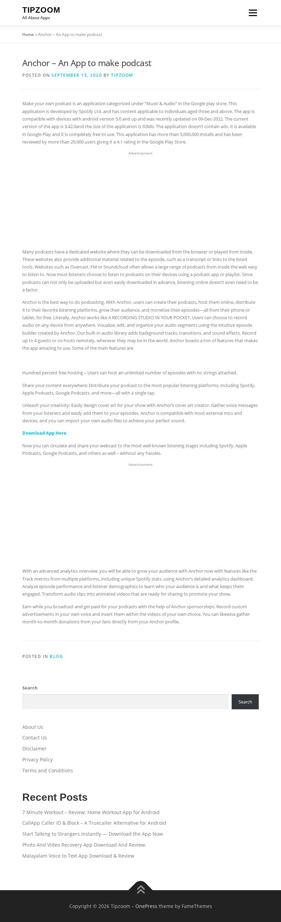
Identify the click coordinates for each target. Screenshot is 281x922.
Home (28, 34)
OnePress (146, 906)
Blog (56, 656)
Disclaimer (34, 748)
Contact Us (34, 737)
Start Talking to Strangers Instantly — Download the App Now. (93, 834)
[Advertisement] (140, 200)
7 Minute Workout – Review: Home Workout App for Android (91, 812)
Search (30, 688)
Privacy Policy (37, 759)
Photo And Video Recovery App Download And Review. (84, 845)
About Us (32, 727)
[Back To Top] (141, 890)
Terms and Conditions (47, 770)
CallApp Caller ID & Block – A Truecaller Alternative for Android (94, 823)
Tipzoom (41, 9)
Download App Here (44, 433)
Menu (253, 13)
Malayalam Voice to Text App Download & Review (78, 855)
